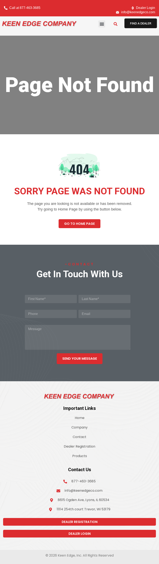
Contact (79, 436)
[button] (101, 24)
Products (79, 456)
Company (79, 427)
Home (79, 417)
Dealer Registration (79, 446)
